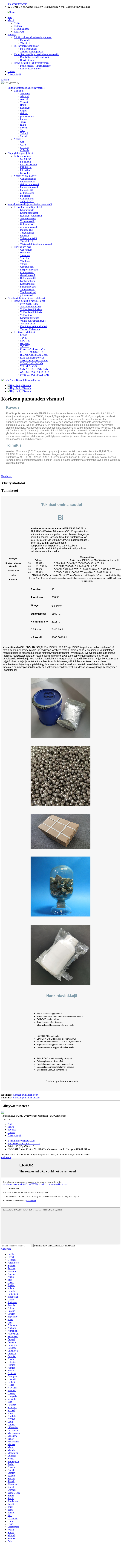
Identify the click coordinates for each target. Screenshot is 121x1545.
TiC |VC (24, 346)
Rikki (23, 124)
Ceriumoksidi (27, 266)
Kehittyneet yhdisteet (30, 68)
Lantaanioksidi (27, 281)
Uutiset (11, 71)
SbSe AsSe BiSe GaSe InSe (34, 360)
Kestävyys (19, 31)
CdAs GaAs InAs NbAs (32, 349)
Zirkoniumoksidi (28, 238)
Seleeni (23, 127)
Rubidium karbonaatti (31, 215)
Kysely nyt (6, 476)
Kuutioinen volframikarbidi (33, 326)
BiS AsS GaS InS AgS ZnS (34, 354)
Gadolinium (26, 249)
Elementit (25, 40)
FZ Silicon (25, 161)
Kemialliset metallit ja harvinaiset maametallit (36, 54)
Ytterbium (25, 261)
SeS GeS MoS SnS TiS (31, 352)
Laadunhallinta (21, 28)
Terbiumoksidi (27, 289)
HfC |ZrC (25, 343)
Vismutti (24, 102)
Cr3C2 (23, 335)
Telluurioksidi (27, 232)
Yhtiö (17, 23)
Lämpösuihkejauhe (29, 318)
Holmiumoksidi (28, 278)
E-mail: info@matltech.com (21, 1140)
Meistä (11, 20)
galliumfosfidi (27, 193)
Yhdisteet (25, 43)
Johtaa (23, 122)
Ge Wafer (25, 173)
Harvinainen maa (28, 60)
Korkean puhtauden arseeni (26, 1097)
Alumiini (24, 96)
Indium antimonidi (29, 187)
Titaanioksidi (26, 241)
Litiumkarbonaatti (29, 212)
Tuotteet (12, 34)
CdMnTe (24, 150)
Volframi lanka (27, 323)
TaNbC (24, 337)
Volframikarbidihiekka (31, 312)
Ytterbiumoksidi (28, 292)
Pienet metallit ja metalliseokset (35, 65)
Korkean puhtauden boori (25, 1094)
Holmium (25, 252)
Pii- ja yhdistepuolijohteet (26, 45)
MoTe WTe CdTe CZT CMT (34, 374)
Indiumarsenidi (27, 181)
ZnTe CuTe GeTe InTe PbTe (34, 372)
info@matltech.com (17, 4)
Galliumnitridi (27, 198)
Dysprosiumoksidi (29, 269)
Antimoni (25, 93)
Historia (18, 26)
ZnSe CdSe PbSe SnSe (31, 363)
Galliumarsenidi (28, 178)
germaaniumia (27, 116)
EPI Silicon (26, 167)
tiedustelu (6, 1157)
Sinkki (23, 136)
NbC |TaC (25, 340)
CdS (22, 141)
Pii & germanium (28, 48)
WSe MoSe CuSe (29, 366)
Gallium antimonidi (29, 184)
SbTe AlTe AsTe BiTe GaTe (34, 369)
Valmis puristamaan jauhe (33, 320)
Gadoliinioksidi (27, 275)
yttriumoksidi (26, 295)
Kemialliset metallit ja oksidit (34, 57)
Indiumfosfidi (27, 190)
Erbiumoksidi (27, 272)
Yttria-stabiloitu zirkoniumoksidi (36, 244)
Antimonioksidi (28, 218)
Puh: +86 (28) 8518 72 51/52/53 (24, 1143)
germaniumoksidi (28, 227)
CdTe (23, 144)
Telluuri (24, 133)
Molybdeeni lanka (29, 303)
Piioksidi (24, 235)
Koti (10, 17)
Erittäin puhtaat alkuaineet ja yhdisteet (33, 37)
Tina (22, 130)
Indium (23, 119)
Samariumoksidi (28, 286)
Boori (23, 105)
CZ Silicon (25, 158)
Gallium (24, 113)
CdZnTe (24, 147)
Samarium (25, 255)
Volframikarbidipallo (30, 306)
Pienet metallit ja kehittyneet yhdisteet (32, 63)
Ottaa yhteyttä (14, 74)
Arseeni (24, 99)
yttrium (23, 264)
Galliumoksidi (27, 224)
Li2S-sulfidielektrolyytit (32, 357)
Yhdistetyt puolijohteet (31, 51)
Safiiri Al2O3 (27, 201)
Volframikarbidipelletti (31, 309)
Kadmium (25, 107)
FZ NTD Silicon (28, 164)
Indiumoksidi (26, 229)
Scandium (25, 258)
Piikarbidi (25, 195)
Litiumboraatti (27, 210)
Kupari (23, 110)
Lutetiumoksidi (27, 283)
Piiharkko (25, 170)
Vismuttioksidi (27, 221)
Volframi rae (26, 315)
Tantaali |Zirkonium (30, 329)
